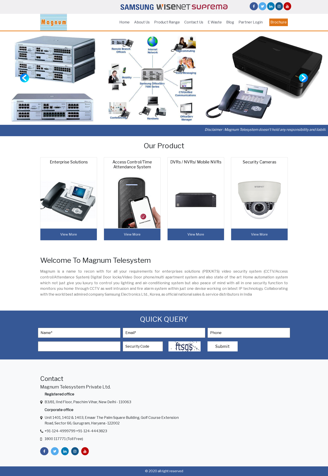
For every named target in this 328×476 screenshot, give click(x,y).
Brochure (278, 22)
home (124, 22)
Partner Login (251, 22)
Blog (230, 22)
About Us (142, 22)
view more (68, 234)
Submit (222, 346)
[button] (24, 78)
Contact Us (193, 22)
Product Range (167, 22)
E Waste (215, 22)
